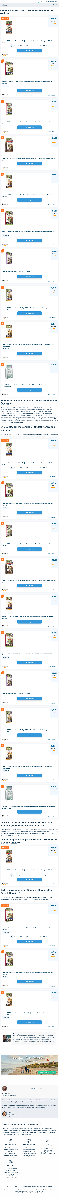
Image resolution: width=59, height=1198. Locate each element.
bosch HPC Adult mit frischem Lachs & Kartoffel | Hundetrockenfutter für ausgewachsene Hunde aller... (28, 345)
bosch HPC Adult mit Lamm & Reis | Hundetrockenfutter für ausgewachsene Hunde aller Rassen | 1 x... (27, 195)
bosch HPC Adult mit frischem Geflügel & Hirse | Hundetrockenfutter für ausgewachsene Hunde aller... (28, 308)
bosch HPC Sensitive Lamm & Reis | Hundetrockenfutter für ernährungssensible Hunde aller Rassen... (29, 82)
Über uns (39, 1186)
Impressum (21, 1186)
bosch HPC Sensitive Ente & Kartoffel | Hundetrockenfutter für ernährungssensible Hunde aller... (28, 41)
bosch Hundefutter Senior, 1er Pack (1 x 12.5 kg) (16, 271)
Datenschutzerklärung (30, 1186)
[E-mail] (4, 1048)
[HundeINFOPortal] (4, 5)
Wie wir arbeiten (47, 1186)
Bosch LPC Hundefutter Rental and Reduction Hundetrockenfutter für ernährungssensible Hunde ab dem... (28, 385)
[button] (53, 5)
